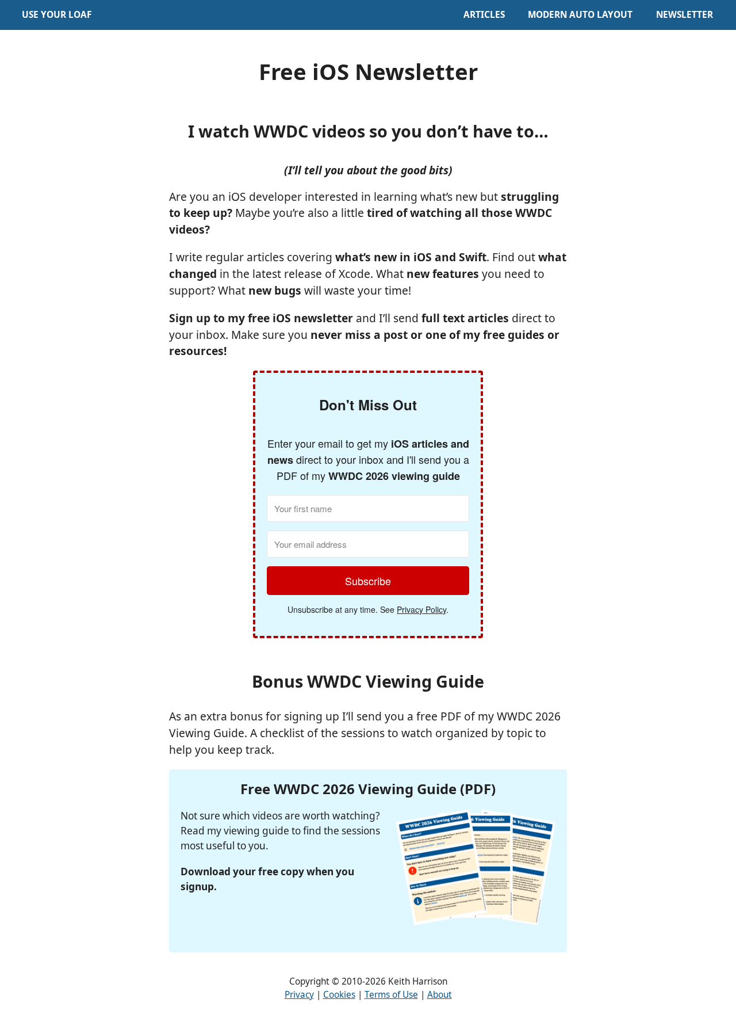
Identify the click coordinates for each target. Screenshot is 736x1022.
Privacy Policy (421, 609)
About (439, 995)
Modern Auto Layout (580, 15)
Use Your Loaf (56, 15)
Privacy (299, 995)
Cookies (339, 995)
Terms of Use (391, 995)
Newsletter (684, 15)
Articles (484, 15)
